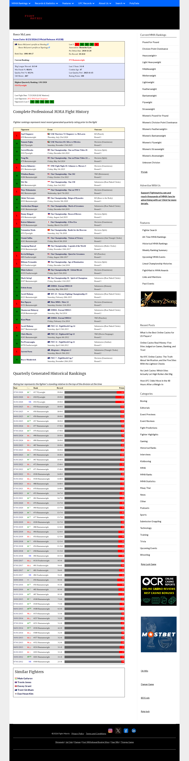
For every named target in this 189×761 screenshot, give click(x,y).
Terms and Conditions (96, 733)
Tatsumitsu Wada (28, 230)
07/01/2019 (18, 527)
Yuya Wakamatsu (28, 190)
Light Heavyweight (151, 62)
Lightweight (148, 82)
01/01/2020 (18, 517)
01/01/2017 (18, 575)
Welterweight (149, 75)
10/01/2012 (18, 657)
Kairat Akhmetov (28, 166)
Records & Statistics (45, 3)
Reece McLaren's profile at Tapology (33, 47)
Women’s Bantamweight (154, 135)
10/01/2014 (18, 618)
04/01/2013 (18, 647)
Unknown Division (151, 162)
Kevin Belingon (27, 254)
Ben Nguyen (26, 302)
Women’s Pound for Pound (155, 115)
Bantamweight (149, 95)
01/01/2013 (18, 652)
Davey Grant (24, 686)
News (143, 494)
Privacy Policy (77, 733)
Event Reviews (147, 421)
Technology (146, 528)
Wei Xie (24, 182)
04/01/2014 (18, 628)
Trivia (143, 541)
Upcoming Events (148, 548)
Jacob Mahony (27, 294)
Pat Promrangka (28, 342)
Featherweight (149, 89)
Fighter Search (149, 230)
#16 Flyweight (21, 85)
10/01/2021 (18, 484)
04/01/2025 (18, 416)
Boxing (143, 401)
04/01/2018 (18, 551)
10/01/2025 (18, 407)
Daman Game (147, 684)
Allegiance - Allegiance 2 (61, 350)
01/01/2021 (18, 498)
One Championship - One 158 (63, 182)
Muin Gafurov (27, 270)
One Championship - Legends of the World (68, 246)
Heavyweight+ (149, 55)
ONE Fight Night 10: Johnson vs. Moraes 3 (68, 166)
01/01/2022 (18, 479)
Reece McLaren (22, 34)
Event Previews (147, 414)
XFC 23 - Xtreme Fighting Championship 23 (69, 294)
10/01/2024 (18, 426)
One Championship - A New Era (64, 222)
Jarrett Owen (26, 351)
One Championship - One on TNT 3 (65, 190)
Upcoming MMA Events (153, 257)
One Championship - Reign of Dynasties (67, 198)
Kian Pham (25, 319)
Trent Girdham (25, 689)
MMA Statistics (147, 481)
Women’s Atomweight (153, 155)
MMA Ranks (146, 474)
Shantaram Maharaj (29, 310)
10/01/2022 (18, 464)
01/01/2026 (18, 402)
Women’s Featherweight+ (154, 129)
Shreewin (59, 742)
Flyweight (147, 102)
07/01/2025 (18, 411)
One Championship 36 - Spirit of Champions (69, 278)
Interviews (145, 454)
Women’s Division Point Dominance (159, 122)
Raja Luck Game (148, 564)
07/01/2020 (18, 508)
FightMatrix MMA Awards (155, 270)
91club (144, 172)
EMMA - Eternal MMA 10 (61, 286)
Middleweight (149, 69)
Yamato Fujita (27, 142)
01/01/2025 (18, 421)
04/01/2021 (18, 493)
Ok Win (144, 671)
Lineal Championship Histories (157, 263)
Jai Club (69, 742)
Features (66, 3)
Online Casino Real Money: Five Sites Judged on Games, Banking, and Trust (158, 346)
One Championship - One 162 (63, 174)
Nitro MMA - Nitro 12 (60, 302)
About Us (104, 3)
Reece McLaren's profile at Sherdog (32, 44)
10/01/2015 (18, 599)
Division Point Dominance (155, 48)
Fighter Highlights (149, 434)
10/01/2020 (18, 503)
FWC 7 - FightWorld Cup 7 (62, 358)
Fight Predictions (148, 427)
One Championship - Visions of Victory (67, 238)
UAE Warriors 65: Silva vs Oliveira (65, 142)
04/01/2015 (18, 609)
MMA (143, 468)
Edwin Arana (26, 288)
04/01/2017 (18, 570)
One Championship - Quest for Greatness (68, 254)
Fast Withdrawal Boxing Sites (95, 742)
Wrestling (145, 554)
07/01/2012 (18, 662)
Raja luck (145, 711)
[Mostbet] (159, 651)
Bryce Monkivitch (28, 360)
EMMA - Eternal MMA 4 (61, 318)
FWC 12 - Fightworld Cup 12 (63, 334)
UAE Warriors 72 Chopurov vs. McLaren (68, 134)
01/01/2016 (18, 594)
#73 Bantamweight (77, 60)
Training (144, 534)
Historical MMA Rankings (155, 243)
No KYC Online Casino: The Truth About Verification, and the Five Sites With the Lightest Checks (158, 360)
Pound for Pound (150, 42)
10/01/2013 (18, 638)
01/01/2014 (18, 633)
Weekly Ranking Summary (154, 250)
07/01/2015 (18, 604)
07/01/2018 (18, 546)
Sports (143, 514)
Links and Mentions (151, 277)
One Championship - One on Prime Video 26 (69, 150)
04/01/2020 (18, 512)
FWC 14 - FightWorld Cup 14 (63, 326)
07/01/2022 (18, 469)
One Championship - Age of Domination (67, 262)
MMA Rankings (20, 3)
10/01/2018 (18, 541)
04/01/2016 (18, 589)
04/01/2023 (18, 455)
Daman (77, 742)
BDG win (145, 697)
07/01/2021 (18, 488)
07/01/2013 (18, 642)
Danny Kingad (27, 214)
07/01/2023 (18, 450)
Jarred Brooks (27, 150)
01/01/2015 (18, 614)
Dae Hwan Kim (25, 693)
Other (143, 501)
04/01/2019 (18, 532)
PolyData (134, 3)
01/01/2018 (18, 556)
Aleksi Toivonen (27, 198)
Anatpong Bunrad (28, 246)
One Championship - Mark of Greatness (67, 206)
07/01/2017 (18, 565)
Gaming (144, 441)
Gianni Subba (26, 238)
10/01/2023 (18, 445)
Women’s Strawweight (153, 149)
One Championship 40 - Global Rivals (66, 270)
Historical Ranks (148, 447)
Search (119, 3)
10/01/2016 (18, 580)
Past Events (148, 283)
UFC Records (85, 3)
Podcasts (144, 508)
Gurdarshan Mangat (29, 206)
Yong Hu (24, 158)
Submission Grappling (150, 521)
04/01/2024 (18, 435)
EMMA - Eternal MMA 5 (61, 310)
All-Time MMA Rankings (154, 237)
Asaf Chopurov (42, 99)
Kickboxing (145, 461)
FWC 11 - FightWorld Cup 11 (63, 342)
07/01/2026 (18, 392)
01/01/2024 (18, 440)
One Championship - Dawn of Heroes (66, 214)
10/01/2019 (18, 522)
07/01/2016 (18, 585)
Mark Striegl (26, 278)
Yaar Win (115, 742)
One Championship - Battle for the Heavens (69, 230)
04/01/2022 (18, 474)
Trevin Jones (24, 682)
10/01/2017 (18, 560)
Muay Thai (145, 488)
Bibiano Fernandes (29, 262)
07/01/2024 (18, 431)
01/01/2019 (18, 536)
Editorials (145, 407)
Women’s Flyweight (152, 142)
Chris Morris (26, 334)
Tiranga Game (127, 742)
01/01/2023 (18, 460)
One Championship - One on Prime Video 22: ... (70, 158)
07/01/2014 (18, 623)
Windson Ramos (28, 174)
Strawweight (148, 109)
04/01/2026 (18, 397)
